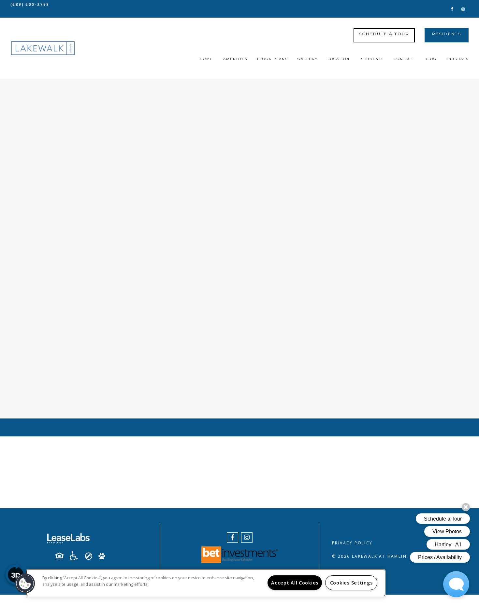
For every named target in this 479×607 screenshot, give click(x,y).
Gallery (308, 59)
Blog (431, 59)
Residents (446, 33)
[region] (205, 583)
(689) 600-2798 (30, 4)
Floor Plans (272, 59)
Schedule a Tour (384, 33)
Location (338, 59)
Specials (458, 59)
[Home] (43, 48)
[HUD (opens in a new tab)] (62, 556)
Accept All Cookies (294, 583)
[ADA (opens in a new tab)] (76, 556)
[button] (452, 8)
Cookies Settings (351, 583)
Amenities (235, 59)
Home (206, 59)
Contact (404, 59)
